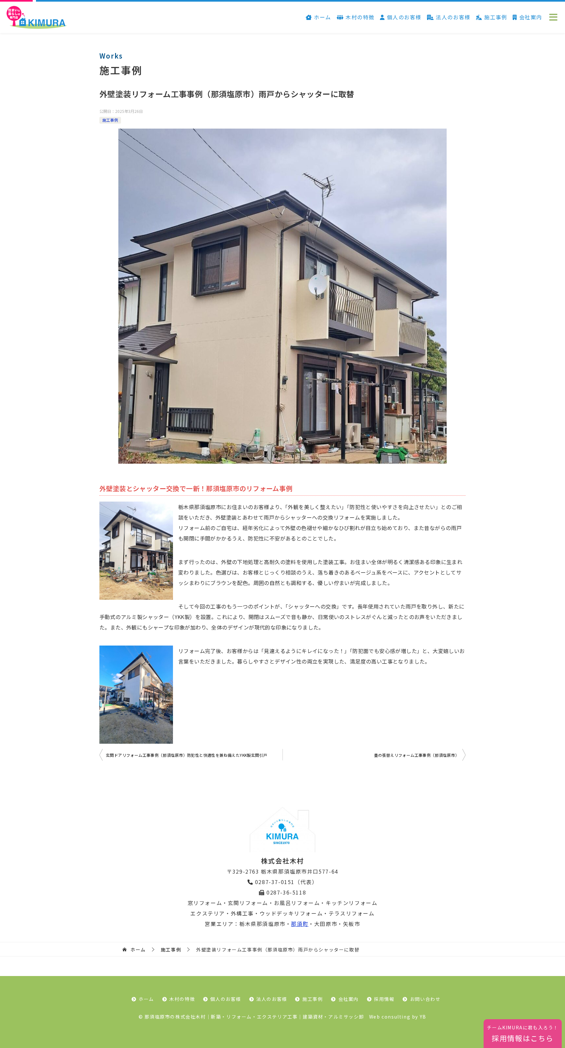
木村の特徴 (359, 17)
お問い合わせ (425, 999)
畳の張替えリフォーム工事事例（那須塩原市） (416, 755)
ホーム (321, 17)
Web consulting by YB (397, 1016)
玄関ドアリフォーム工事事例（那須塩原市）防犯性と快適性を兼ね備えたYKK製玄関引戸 (188, 755)
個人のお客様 (403, 17)
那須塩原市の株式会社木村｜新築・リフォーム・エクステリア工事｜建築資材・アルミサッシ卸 (254, 1016)
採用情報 (384, 999)
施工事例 (494, 17)
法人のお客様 (452, 17)
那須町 (299, 924)
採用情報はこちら (522, 1033)
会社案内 (529, 17)
